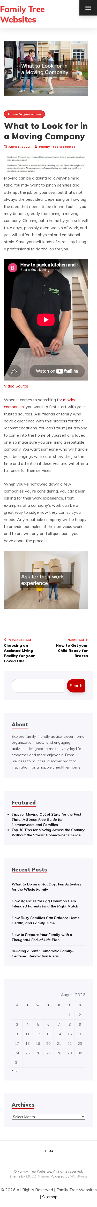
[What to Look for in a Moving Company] (46, 68)
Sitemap (48, 1151)
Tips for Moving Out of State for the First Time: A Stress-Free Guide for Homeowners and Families (46, 819)
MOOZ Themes (38, 1176)
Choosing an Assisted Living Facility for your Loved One (19, 650)
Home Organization (24, 114)
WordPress (78, 1176)
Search (76, 685)
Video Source (16, 386)
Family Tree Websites (22, 14)
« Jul (15, 1070)
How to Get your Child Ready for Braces (72, 648)
